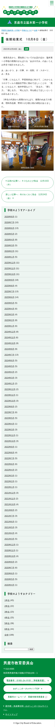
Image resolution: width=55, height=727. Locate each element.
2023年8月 (9, 407)
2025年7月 (9, 291)
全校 (26, 49)
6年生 (7, 629)
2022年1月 (9, 487)
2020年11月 (9, 550)
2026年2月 (9, 251)
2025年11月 (9, 268)
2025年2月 (9, 320)
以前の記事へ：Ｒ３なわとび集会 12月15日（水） (27, 183)
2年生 (7, 606)
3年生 (7, 612)
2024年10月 (9, 343)
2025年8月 (9, 286)
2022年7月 (9, 458)
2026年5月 (9, 234)
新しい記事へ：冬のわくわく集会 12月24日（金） (26, 196)
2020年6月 (9, 573)
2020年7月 (9, 568)
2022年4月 (9, 470)
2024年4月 (9, 372)
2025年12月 (9, 263)
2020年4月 (9, 585)
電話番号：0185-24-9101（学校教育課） (26, 680)
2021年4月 (9, 533)
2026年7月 (9, 222)
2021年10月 (9, 504)
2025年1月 (9, 326)
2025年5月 (9, 303)
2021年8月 (9, 510)
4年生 (7, 618)
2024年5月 (9, 366)
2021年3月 (9, 539)
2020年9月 (9, 562)
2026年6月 (9, 228)
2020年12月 (9, 545)
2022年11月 (9, 435)
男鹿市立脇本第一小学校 (31, 22)
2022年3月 (9, 476)
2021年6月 (9, 522)
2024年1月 (9, 383)
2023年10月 (9, 401)
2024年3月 (9, 378)
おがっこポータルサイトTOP (26, 689)
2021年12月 (9, 493)
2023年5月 (9, 418)
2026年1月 (9, 257)
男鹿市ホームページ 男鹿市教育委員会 (26, 697)
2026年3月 (9, 245)
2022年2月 (9, 481)
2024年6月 (9, 360)
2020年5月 (9, 579)
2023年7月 (9, 412)
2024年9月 (9, 349)
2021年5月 (9, 527)
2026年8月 (9, 217)
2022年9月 (9, 447)
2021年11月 (9, 499)
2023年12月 (9, 389)
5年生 (7, 623)
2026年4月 (9, 240)
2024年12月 (9, 332)
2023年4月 (9, 424)
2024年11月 (9, 337)
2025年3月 (9, 314)
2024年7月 (9, 355)
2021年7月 (9, 516)
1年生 (7, 600)
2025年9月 (9, 280)
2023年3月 (9, 430)
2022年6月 (9, 464)
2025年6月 (9, 297)
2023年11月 (9, 395)
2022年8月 (9, 453)
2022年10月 (9, 441)
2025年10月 (9, 274)
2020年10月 (9, 556)
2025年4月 (9, 309)
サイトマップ (11, 714)
